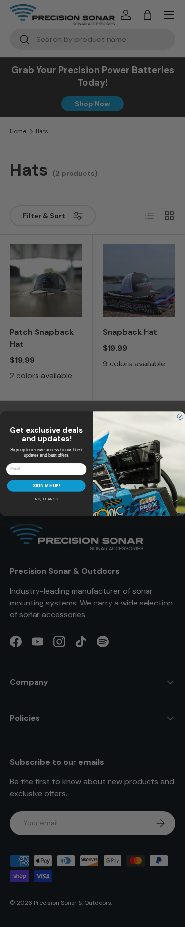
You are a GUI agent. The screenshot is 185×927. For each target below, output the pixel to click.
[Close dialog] (180, 417)
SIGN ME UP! (46, 485)
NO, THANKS (46, 499)
